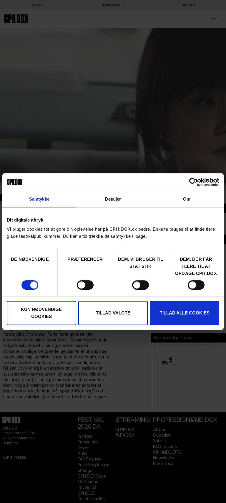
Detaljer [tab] (113, 198)
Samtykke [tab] (39, 198)
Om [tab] (186, 198)
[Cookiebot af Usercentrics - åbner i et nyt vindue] (193, 182)
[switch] (85, 285)
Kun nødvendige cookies (41, 313)
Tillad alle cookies (185, 312)
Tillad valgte (113, 312)
